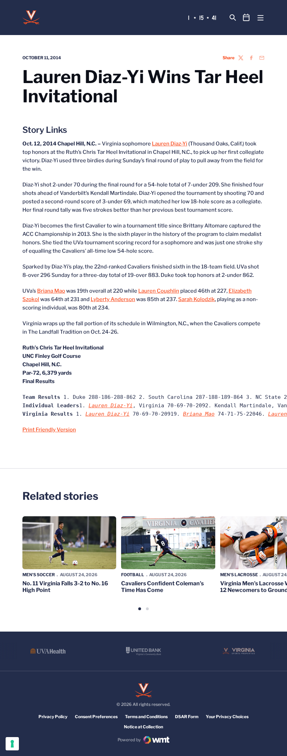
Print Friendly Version (49, 430)
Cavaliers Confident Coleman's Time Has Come (162, 586)
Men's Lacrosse (239, 574)
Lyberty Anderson (113, 299)
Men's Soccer (38, 574)
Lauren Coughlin (158, 291)
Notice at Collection (143, 726)
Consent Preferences (96, 716)
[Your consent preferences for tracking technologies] (12, 743)
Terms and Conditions (146, 716)
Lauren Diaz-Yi (169, 144)
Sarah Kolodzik (196, 299)
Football (132, 574)
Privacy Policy (53, 716)
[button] (139, 608)
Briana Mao (51, 291)
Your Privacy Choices (227, 716)
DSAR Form (186, 716)
